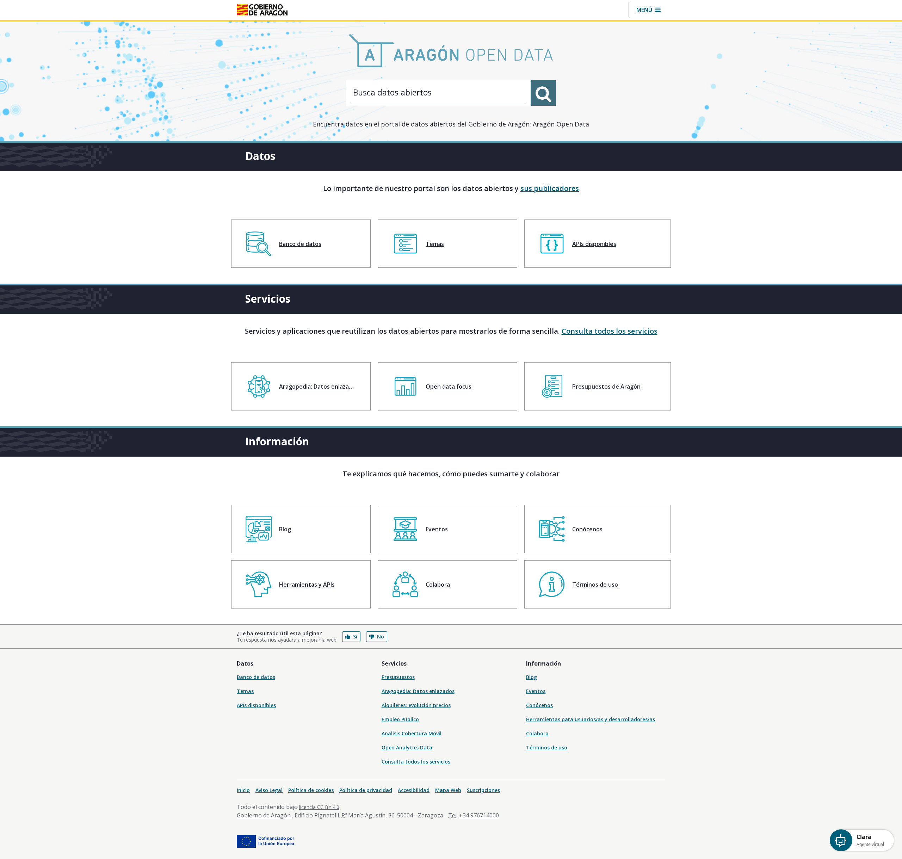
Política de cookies (311, 790)
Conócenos (539, 705)
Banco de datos (256, 677)
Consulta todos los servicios (609, 331)
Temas (245, 691)
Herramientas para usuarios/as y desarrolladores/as (590, 719)
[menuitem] (301, 244)
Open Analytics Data (407, 747)
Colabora (537, 733)
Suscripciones (483, 790)
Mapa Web (448, 790)
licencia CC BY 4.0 (319, 807)
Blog (531, 677)
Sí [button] (355, 636)
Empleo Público (400, 719)
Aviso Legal (269, 790)
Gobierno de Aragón (264, 815)
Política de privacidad (365, 790)
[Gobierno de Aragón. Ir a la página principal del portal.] (262, 10)
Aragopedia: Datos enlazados (418, 691)
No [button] (380, 636)
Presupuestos (398, 677)
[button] (648, 9)
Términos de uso (546, 747)
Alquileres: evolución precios (416, 705)
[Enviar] (543, 93)
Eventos (535, 691)
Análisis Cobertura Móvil (411, 733)
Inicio (243, 790)
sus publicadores (549, 188)
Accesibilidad (414, 790)
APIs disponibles (256, 705)
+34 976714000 (479, 815)
